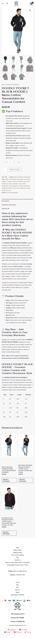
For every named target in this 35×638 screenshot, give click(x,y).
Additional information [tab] (9, 205)
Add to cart (15, 169)
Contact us (17, 560)
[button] (7, 3)
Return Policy (17, 550)
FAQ (17, 557)
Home (17, 582)
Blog (17, 547)
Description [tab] (5, 201)
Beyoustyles (14, 192)
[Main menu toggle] (2, 4)
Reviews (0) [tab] (5, 208)
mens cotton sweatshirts (19, 188)
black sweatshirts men (15, 183)
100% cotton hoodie (10, 179)
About (17, 592)
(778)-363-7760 (20, 575)
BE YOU (8, 192)
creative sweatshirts (24, 186)
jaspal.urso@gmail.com (20, 571)
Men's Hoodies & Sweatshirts (10, 84)
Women (17, 590)
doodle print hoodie (7, 188)
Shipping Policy (17, 552)
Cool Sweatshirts (13, 186)
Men (17, 587)
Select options (6, 480)
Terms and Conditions (17, 555)
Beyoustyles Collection (17, 595)
